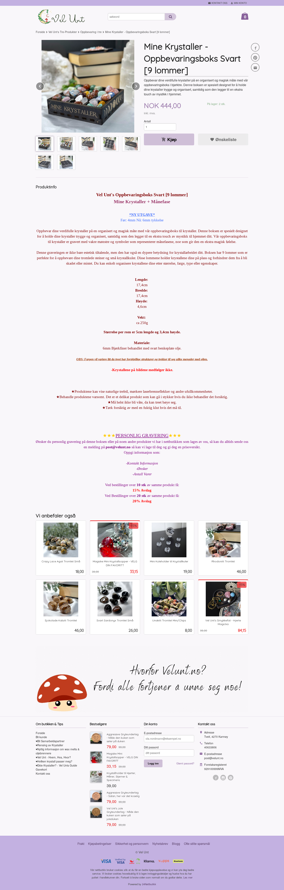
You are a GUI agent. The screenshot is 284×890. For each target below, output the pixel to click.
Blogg (176, 843)
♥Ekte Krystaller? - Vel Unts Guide (56, 765)
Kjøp (172, 139)
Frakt (80, 843)
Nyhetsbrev (160, 843)
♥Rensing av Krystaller (49, 745)
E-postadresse (153, 733)
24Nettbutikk (149, 884)
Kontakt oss (43, 773)
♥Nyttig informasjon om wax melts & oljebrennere (57, 751)
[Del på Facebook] (255, 47)
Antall (147, 121)
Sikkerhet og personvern (132, 843)
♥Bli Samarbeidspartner (50, 741)
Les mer (187, 877)
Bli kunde (41, 737)
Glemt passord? (185, 763)
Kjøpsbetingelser (99, 843)
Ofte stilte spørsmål (197, 843)
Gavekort (41, 769)
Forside (40, 32)
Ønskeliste (225, 139)
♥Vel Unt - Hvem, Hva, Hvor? (53, 757)
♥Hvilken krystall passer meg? (54, 761)
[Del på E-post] (255, 67)
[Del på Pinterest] (255, 57)
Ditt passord (151, 747)
